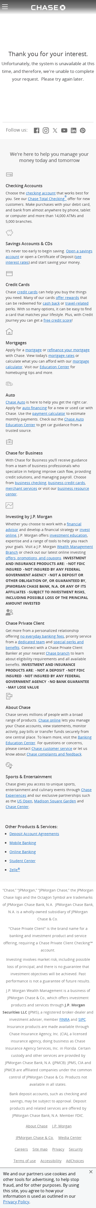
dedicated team (31, 641)
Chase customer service (51, 748)
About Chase (37, 1126)
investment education (68, 535)
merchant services (21, 488)
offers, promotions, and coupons (33, 557)
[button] (91, 1172)
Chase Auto (15, 402)
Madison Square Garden (55, 801)
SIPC (82, 1019)
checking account (41, 193)
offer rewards (67, 297)
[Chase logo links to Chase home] (48, 7)
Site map (40, 1149)
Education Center (54, 366)
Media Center (70, 1137)
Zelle (14, 870)
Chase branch (58, 653)
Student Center (22, 861)
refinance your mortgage (68, 349)
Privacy (58, 1149)
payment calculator (48, 413)
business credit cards (66, 482)
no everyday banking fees (42, 636)
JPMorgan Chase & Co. (35, 1137)
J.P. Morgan (62, 1126)
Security (76, 1149)
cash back (51, 303)
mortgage (33, 349)
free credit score (58, 320)
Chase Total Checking (47, 198)
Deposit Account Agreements (34, 834)
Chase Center (17, 806)
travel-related (77, 303)
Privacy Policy (16, 1202)
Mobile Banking (22, 843)
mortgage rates (61, 355)
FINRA (64, 1019)
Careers (21, 1149)
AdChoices (76, 1160)
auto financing (34, 407)
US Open (24, 801)
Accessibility (50, 1160)
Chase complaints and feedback (54, 754)
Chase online (49, 720)
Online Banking (22, 852)
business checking (30, 482)
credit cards (27, 291)
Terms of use (25, 1160)
